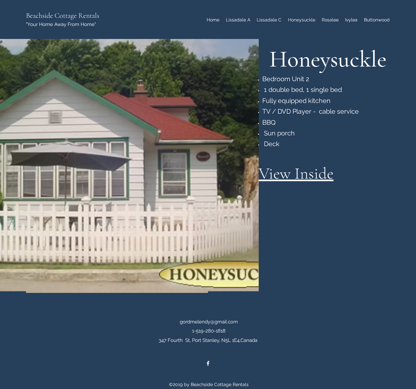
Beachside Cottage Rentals (62, 15)
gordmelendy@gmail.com (209, 322)
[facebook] (208, 363)
